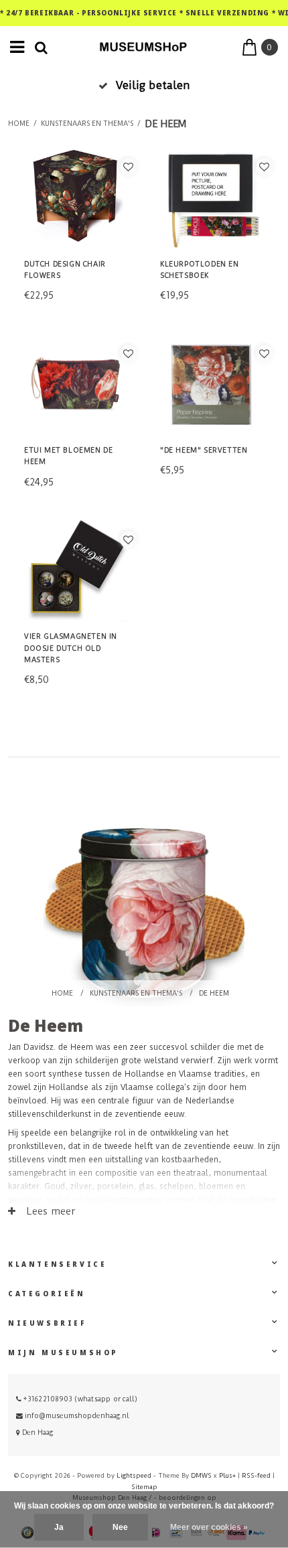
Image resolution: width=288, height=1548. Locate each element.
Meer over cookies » (209, 1527)
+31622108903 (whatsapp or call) (79, 1399)
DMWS (201, 1475)
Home (18, 124)
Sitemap (144, 1486)
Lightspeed (134, 1475)
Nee (120, 1527)
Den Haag (36, 1432)
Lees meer (49, 1211)
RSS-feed (256, 1475)
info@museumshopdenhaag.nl (77, 1415)
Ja (59, 1527)
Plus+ (227, 1475)
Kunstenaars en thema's (87, 124)
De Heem (165, 124)
